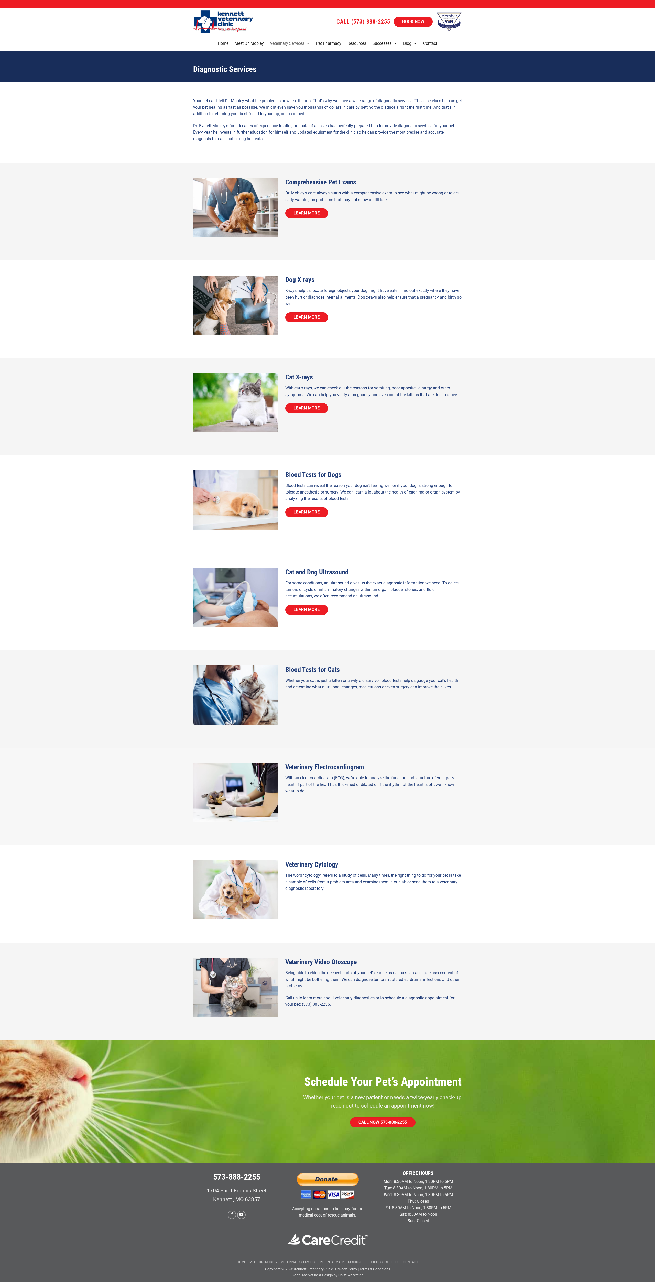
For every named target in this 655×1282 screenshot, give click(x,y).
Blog (407, 43)
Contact (430, 43)
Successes (381, 43)
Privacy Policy (346, 1269)
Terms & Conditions (374, 1269)
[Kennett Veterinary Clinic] (224, 22)
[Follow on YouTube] (241, 1215)
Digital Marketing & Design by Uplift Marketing (327, 1275)
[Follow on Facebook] (232, 1215)
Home (223, 43)
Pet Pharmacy (328, 43)
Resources (356, 43)
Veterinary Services (287, 43)
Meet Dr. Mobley (249, 43)
